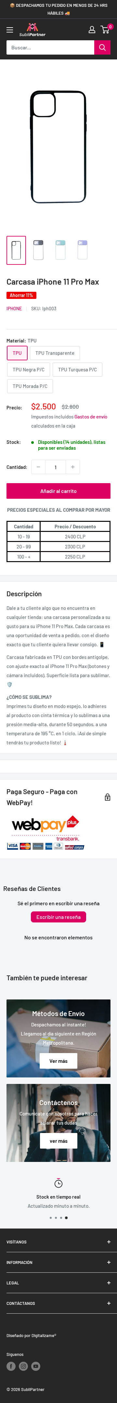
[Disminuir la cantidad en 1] (38, 467)
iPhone (14, 308)
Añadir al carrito (58, 491)
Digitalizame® (44, 1335)
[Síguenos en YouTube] (35, 1366)
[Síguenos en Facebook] (11, 1366)
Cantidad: (16, 467)
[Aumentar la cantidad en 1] (73, 467)
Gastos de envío (90, 416)
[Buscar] (102, 47)
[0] (105, 29)
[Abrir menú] (9, 29)
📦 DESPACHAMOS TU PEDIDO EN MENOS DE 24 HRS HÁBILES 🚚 (59, 9)
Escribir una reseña (58, 917)
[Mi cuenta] (92, 29)
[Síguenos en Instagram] (23, 1366)
